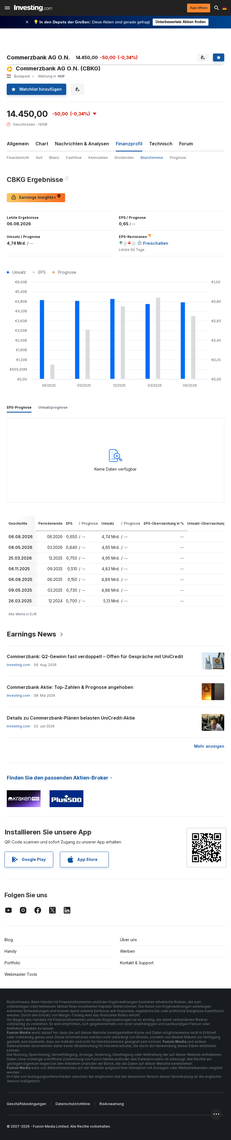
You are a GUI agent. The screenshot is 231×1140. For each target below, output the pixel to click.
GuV (39, 157)
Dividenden (124, 157)
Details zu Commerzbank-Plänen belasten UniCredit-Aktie (71, 718)
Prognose (178, 157)
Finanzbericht (18, 157)
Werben (127, 951)
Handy (11, 951)
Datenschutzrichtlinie (72, 1104)
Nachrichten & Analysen (82, 143)
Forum (186, 143)
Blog (9, 939)
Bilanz (54, 157)
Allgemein (18, 143)
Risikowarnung (111, 1104)
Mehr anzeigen (209, 746)
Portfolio (12, 962)
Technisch (160, 143)
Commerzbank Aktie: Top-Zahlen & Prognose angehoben (70, 687)
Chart (41, 143)
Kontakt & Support (137, 962)
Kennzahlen (98, 157)
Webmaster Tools (21, 974)
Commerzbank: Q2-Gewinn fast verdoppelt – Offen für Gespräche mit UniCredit (95, 656)
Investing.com (18, 665)
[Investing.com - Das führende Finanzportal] (33, 8)
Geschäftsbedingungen (26, 1104)
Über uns (128, 939)
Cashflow (74, 157)
